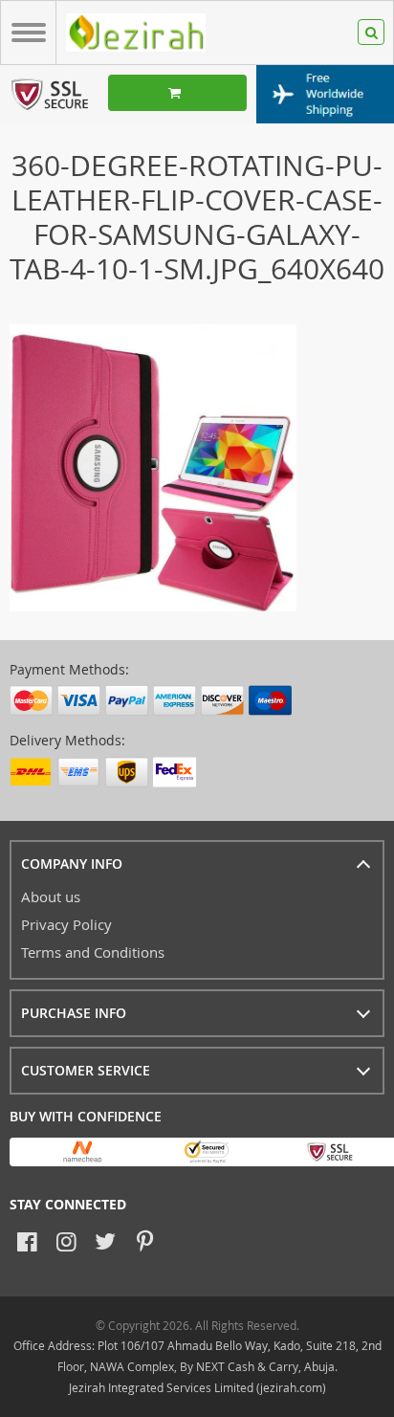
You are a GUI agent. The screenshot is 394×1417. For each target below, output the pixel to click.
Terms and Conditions (92, 952)
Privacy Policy (66, 924)
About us (50, 896)
